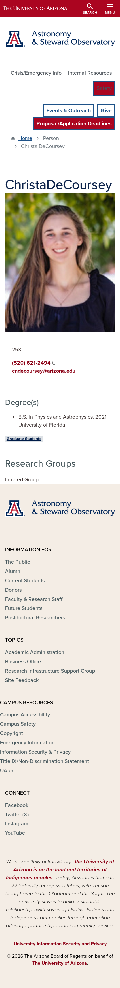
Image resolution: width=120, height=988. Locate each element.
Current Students (25, 580)
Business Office (23, 661)
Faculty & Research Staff (33, 599)
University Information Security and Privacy (60, 944)
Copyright (11, 733)
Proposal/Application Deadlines (74, 123)
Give (106, 110)
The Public (17, 562)
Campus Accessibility (25, 715)
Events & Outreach (68, 110)
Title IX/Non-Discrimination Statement (44, 761)
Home (25, 138)
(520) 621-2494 (31, 363)
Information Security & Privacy (35, 752)
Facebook (16, 805)
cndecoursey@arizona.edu (43, 371)
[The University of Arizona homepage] (40, 8)
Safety (104, 88)
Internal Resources (90, 73)
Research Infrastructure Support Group (50, 671)
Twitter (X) (17, 814)
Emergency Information (27, 742)
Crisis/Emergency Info (36, 73)
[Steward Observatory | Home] (60, 38)
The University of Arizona (59, 963)
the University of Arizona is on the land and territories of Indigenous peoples (60, 869)
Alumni (13, 571)
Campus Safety (18, 724)
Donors (13, 590)
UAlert (7, 770)
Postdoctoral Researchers (35, 617)
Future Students (23, 608)
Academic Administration (34, 652)
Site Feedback (22, 680)
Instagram (16, 824)
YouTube (15, 833)
